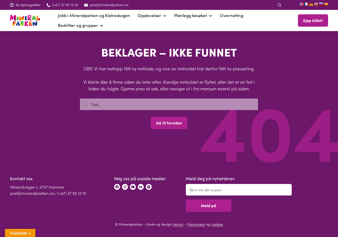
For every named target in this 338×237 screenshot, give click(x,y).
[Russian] (321, 4)
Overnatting (231, 15)
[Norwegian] (316, 4)
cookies (217, 224)
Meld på (208, 205)
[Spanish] (326, 4)
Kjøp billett (313, 20)
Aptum (178, 224)
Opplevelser (149, 15)
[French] (306, 4)
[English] (301, 4)
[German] (311, 4)
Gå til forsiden (169, 122)
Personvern (196, 224)
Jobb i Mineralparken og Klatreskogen (94, 15)
